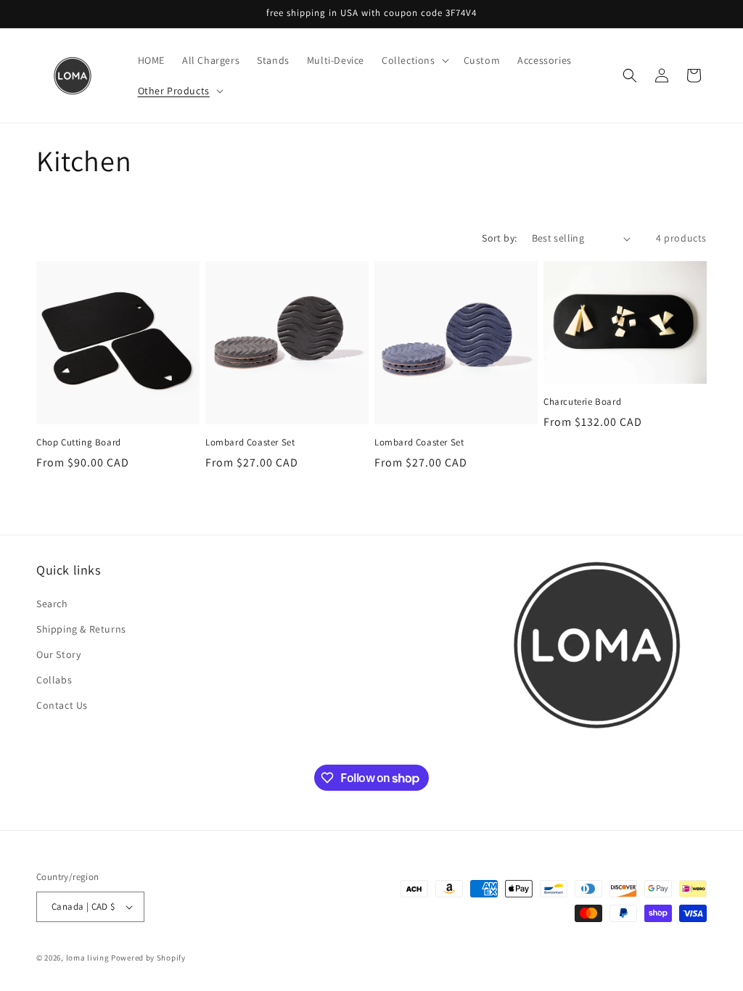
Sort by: (499, 237)
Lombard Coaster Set (250, 442)
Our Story (58, 654)
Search (52, 603)
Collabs (54, 679)
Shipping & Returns (81, 629)
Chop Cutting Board (78, 442)
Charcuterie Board (582, 402)
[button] (414, 60)
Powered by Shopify (148, 958)
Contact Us (62, 705)
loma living (88, 958)
